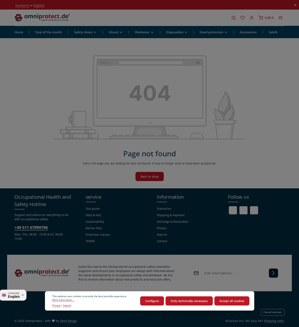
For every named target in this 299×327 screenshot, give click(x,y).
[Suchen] (234, 18)
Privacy (161, 228)
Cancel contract (272, 312)
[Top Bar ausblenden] (295, 5)
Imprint (162, 234)
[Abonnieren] (273, 273)
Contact (162, 241)
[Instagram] (254, 210)
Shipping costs (274, 321)
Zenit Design (68, 321)
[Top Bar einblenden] (280, 18)
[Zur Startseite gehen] (42, 17)
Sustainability (95, 221)
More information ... (63, 300)
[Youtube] (243, 210)
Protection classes (98, 234)
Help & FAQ (93, 215)
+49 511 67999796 (31, 227)
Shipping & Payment (170, 215)
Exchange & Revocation (172, 221)
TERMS (90, 241)
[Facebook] (233, 210)
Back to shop (150, 176)
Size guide (93, 208)
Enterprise (164, 208)
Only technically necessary (189, 301)
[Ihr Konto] (252, 18)
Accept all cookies (231, 301)
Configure (152, 301)
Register (39, 5)
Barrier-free (94, 228)
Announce (22, 5)
